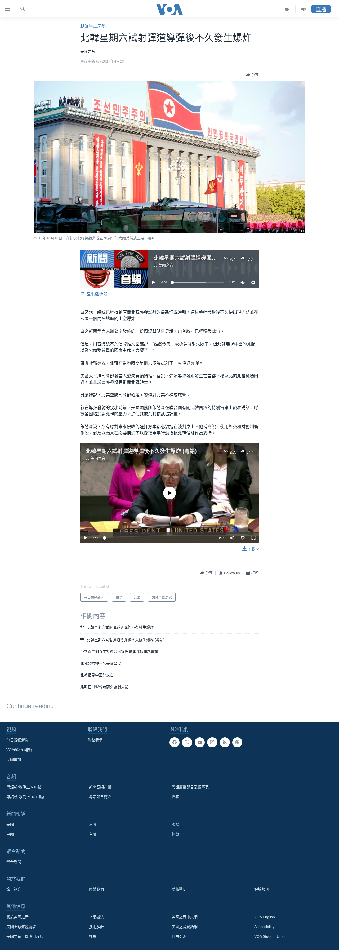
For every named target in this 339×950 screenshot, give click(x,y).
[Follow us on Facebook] (175, 742)
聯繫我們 (96, 889)
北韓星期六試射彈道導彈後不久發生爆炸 (201, 258)
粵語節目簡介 (100, 797)
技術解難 (96, 927)
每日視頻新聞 (17, 740)
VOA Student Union (270, 936)
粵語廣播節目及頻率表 (190, 787)
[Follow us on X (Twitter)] (187, 742)
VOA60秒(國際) (19, 750)
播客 (175, 797)
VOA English (264, 917)
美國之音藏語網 (185, 927)
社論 (92, 936)
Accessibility (264, 927)
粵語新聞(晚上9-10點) (24, 787)
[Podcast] (237, 742)
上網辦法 (96, 917)
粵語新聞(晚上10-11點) (25, 797)
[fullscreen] (253, 537)
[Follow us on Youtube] (200, 742)
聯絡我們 (95, 740)
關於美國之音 (17, 917)
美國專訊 (13, 759)
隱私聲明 (179, 889)
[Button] (252, 75)
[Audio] (303, 9)
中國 (10, 834)
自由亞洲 (179, 936)
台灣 (92, 834)
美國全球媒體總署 (21, 927)
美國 (10, 824)
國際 (175, 824)
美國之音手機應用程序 (24, 936)
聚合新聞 (13, 862)
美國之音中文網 (185, 917)
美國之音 (165, 265)
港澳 (92, 824)
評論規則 (261, 889)
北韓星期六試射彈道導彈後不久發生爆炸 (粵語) (141, 451)
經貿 (175, 834)
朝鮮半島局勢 (93, 26)
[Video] (287, 9)
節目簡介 (13, 889)
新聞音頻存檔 (100, 787)
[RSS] (225, 742)
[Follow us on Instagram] (212, 742)
